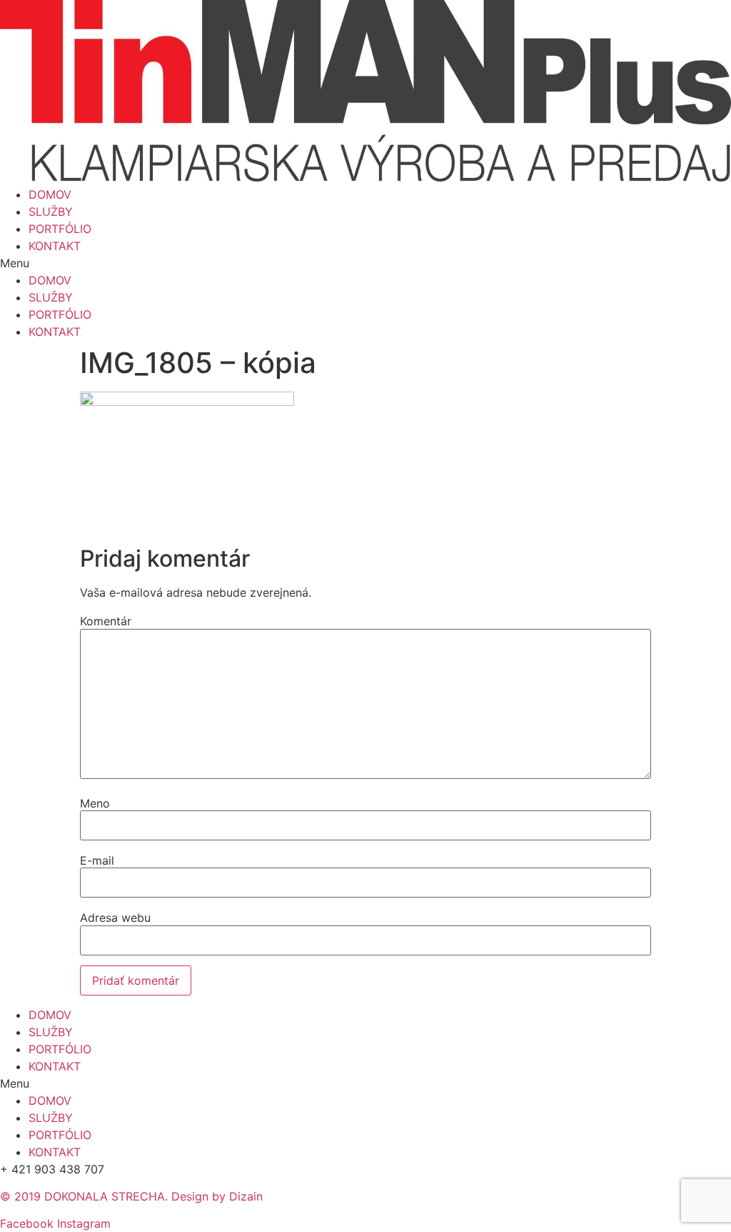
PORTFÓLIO (60, 229)
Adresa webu (115, 917)
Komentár (105, 621)
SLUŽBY (51, 211)
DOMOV (50, 194)
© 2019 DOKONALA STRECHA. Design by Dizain (131, 1196)
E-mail (97, 860)
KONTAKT (55, 246)
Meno (95, 803)
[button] (365, 263)
